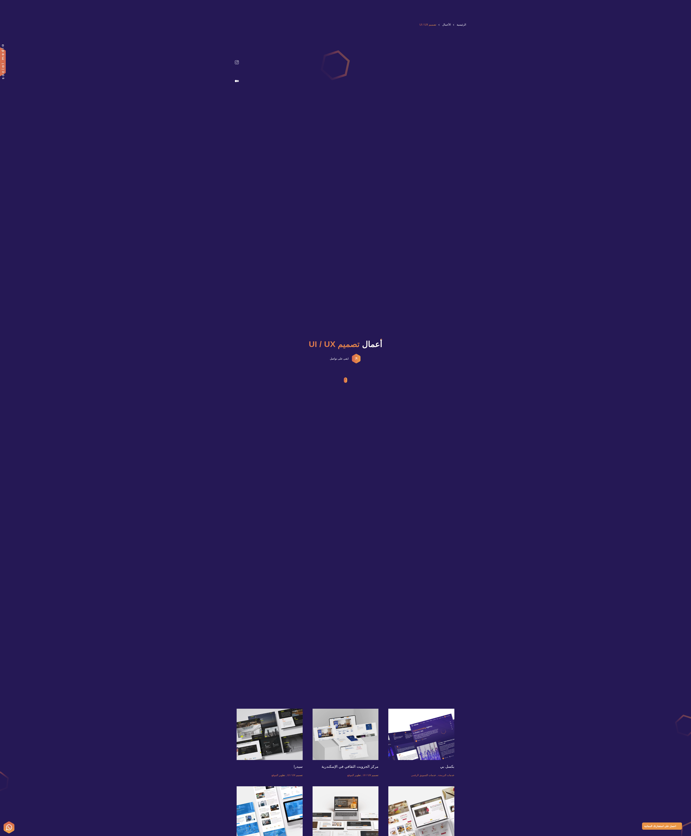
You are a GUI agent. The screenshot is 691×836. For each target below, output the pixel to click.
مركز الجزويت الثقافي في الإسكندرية (350, 766)
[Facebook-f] (237, 72)
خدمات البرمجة (446, 775)
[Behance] (237, 53)
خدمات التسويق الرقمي (423, 775)
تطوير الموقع (354, 775)
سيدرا (298, 766)
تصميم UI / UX (370, 775)
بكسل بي (447, 766)
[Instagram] (237, 62)
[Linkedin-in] (237, 44)
